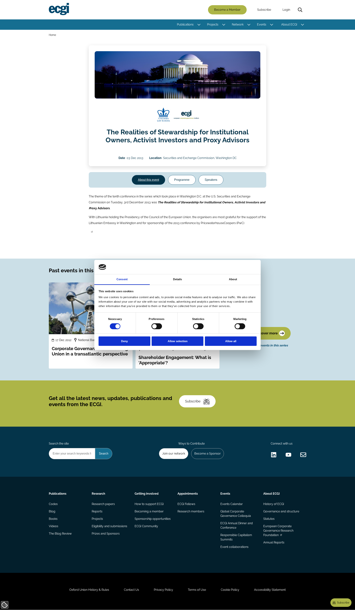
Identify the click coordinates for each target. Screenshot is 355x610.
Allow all (230, 341)
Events (261, 24)
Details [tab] (177, 279)
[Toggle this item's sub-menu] (199, 25)
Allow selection (177, 341)
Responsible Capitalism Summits (236, 537)
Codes (53, 504)
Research (98, 493)
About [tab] (233, 279)
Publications (185, 24)
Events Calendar (231, 504)
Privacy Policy (163, 590)
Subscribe (264, 9)
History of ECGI (273, 504)
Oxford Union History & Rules (89, 590)
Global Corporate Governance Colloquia (235, 514)
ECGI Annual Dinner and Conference (236, 525)
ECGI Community (146, 526)
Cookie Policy (230, 590)
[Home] (59, 9)
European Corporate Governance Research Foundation (278, 530)
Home (52, 34)
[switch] (156, 326)
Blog (52, 511)
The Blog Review (60, 533)
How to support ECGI (149, 504)
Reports (97, 511)
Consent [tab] (122, 279)
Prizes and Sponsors (106, 533)
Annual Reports (273, 542)
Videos (53, 526)
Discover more (266, 333)
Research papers (103, 504)
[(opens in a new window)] (163, 114)
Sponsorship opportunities (153, 519)
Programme (182, 179)
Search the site (59, 443)
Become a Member (227, 9)
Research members (191, 511)
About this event (148, 179)
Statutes (269, 519)
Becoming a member (149, 511)
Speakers (211, 179)
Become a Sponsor (207, 453)
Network (238, 24)
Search (300, 9)
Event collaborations (234, 547)
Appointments (188, 493)
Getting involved (146, 493)
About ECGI (289, 24)
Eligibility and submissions (109, 526)
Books (53, 519)
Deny (124, 341)
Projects (212, 24)
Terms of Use (197, 590)
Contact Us (131, 590)
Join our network (173, 453)
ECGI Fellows (186, 504)
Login (286, 9)
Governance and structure (281, 511)
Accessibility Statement (270, 590)
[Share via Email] (303, 455)
